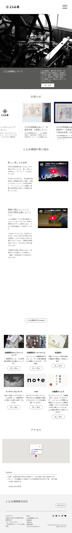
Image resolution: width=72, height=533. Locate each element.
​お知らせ (29, 522)
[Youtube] (65, 516)
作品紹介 (29, 520)
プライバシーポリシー (33, 526)
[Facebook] (56, 516)
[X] (59, 516)
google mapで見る (15, 486)
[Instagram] (53, 516)
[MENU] (65, 7)
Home (28, 516)
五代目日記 (30, 524)
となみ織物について (33, 518)
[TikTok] (62, 516)
